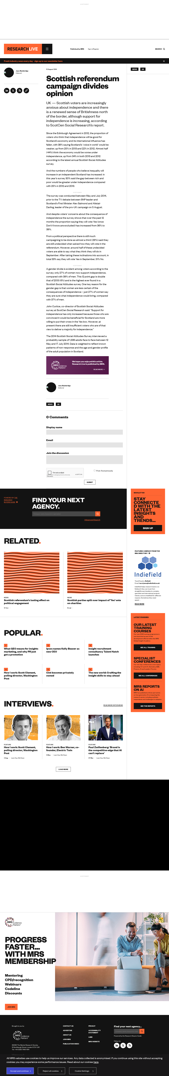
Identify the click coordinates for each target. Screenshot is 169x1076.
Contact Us (68, 1026)
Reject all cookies (51, 1070)
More (113, 705)
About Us (67, 1035)
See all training (147, 647)
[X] (13, 92)
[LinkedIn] (6, 92)
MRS (82, 49)
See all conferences (148, 675)
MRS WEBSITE (94, 1041)
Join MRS (11, 1007)
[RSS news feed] (19, 92)
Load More (63, 769)
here (96, 1062)
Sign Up (148, 528)
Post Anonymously (104, 470)
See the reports (148, 706)
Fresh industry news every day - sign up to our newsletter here (33, 61)
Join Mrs (67, 1039)
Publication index (71, 1044)
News (50, 404)
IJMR (90, 1037)
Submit (90, 482)
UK (58, 404)
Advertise (67, 1030)
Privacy (91, 1026)
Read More (98, 369)
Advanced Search (92, 519)
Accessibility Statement (94, 1031)
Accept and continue (19, 1070)
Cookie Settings (82, 1070)
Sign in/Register (93, 49)
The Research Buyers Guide (10, 500)
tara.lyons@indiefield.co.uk (149, 583)
